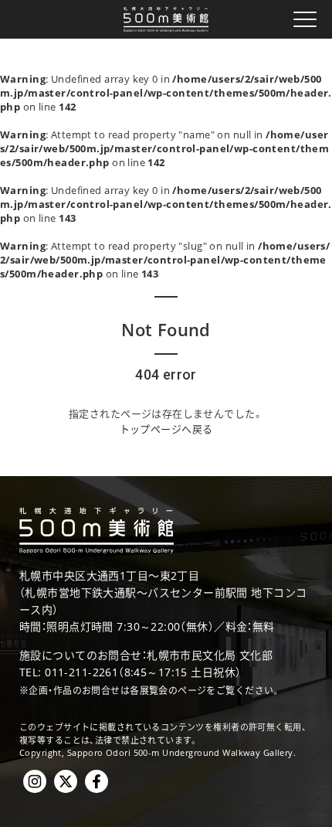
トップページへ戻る (166, 429)
